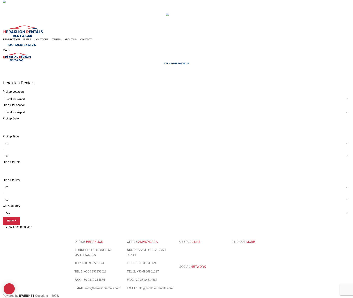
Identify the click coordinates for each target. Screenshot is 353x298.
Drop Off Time (12, 180)
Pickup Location (13, 91)
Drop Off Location (14, 105)
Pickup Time (11, 136)
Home (6, 78)
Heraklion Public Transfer (209, 254)
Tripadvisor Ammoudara (194, 250)
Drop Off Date (12, 162)
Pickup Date (11, 118)
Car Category (11, 205)
